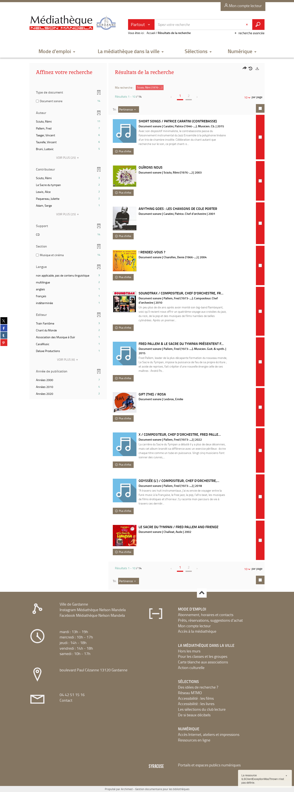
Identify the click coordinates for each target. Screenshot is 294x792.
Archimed (127, 789)
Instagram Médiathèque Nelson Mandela (93, 609)
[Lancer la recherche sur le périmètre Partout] (258, 24)
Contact (66, 700)
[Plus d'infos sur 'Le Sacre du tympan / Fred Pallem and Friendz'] (124, 535)
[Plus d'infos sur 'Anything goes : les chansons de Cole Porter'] (124, 218)
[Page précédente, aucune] (171, 97)
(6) (66, 359)
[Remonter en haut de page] (202, 593)
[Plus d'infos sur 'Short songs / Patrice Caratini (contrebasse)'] (124, 131)
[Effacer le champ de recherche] (247, 24)
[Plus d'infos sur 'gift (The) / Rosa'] (124, 402)
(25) (66, 157)
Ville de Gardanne (74, 604)
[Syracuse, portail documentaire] (73, 22)
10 (246, 97)
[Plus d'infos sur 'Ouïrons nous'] (124, 176)
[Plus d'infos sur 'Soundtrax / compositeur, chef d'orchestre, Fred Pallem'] (124, 302)
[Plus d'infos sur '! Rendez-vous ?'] (124, 260)
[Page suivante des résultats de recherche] (197, 97)
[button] (57, 51)
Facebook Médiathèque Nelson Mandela (92, 615)
